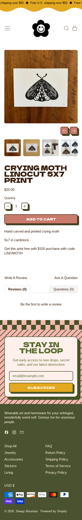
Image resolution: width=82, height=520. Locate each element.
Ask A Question (65, 278)
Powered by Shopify (54, 511)
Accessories (13, 459)
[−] (7, 206)
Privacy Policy (56, 472)
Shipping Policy (56, 459)
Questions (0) (64, 289)
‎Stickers (10, 466)
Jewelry (10, 453)
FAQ (48, 446)
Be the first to (41, 304)
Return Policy (55, 453)
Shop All (10, 446)
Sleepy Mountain (27, 511)
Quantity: (10, 198)
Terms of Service (58, 466)
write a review (51, 304)
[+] (24, 206)
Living (8, 472)
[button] (66, 28)
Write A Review (16, 278)
